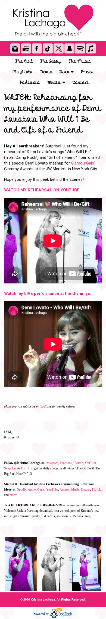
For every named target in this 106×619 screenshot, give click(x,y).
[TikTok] (48, 48)
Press (87, 72)
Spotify (21, 489)
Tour (65, 71)
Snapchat (10, 468)
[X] (59, 48)
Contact (81, 82)
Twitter (78, 463)
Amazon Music (69, 489)
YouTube (90, 463)
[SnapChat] (69, 48)
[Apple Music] (91, 48)
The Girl (24, 61)
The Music (79, 61)
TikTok (25, 468)
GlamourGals (82, 163)
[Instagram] (15, 48)
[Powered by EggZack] (53, 616)
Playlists (23, 72)
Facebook (66, 463)
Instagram (51, 463)
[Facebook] (37, 48)
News (46, 72)
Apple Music (36, 489)
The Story (50, 61)
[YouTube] (26, 48)
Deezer (85, 489)
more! (13, 495)
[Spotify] (80, 48)
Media (54, 82)
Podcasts (30, 82)
